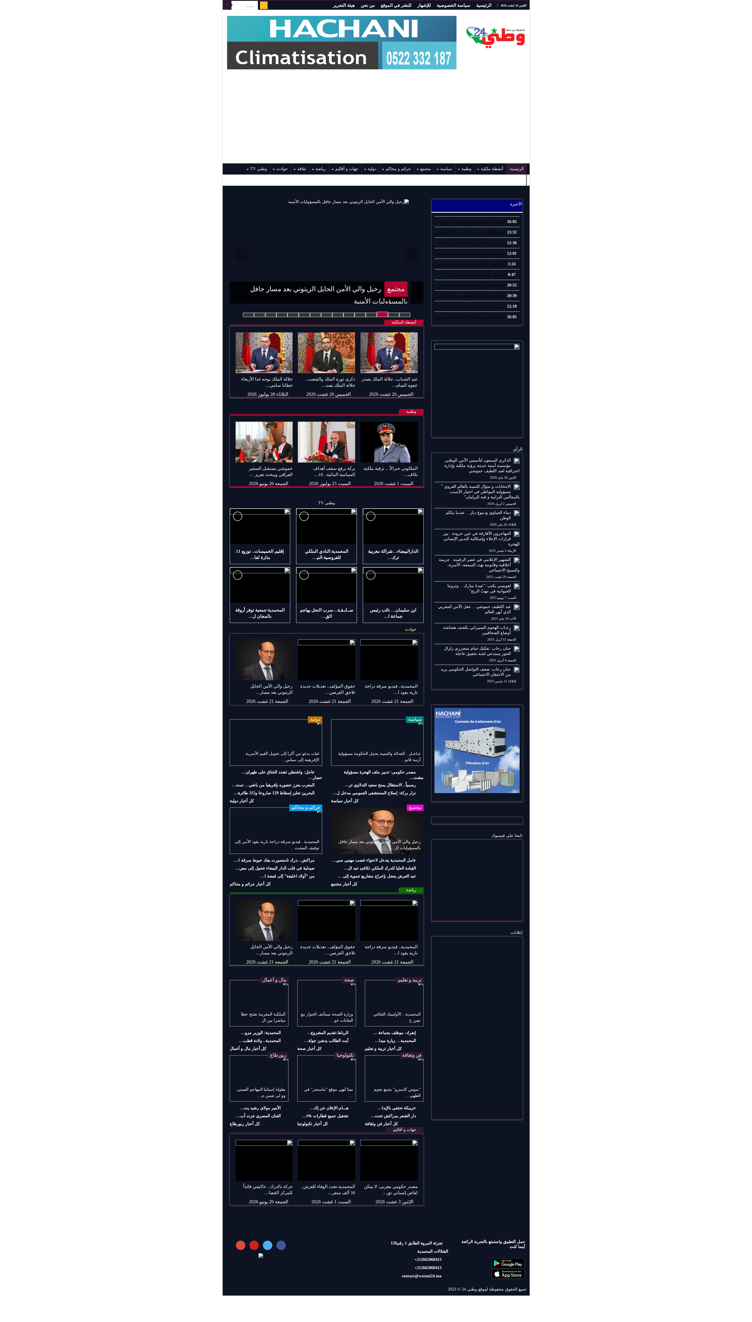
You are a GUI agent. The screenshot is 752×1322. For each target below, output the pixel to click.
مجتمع (425, 169)
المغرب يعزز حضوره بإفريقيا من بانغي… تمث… (273, 785)
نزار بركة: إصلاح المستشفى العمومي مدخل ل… (374, 793)
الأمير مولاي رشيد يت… (260, 1108)
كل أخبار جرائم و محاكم (250, 884)
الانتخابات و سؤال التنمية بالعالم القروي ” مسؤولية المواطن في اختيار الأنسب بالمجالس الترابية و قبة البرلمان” (480, 491)
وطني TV (258, 169)
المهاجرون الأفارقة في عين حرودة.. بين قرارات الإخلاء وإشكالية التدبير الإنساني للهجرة (481, 538)
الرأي (518, 449)
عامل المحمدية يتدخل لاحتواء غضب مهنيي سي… (374, 860)
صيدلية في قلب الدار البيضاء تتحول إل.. (471, 306)
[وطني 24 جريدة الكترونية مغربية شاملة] (495, 35)
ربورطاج (278, 1055)
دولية (372, 169)
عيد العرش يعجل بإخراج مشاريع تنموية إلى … (377, 876)
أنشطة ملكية (492, 169)
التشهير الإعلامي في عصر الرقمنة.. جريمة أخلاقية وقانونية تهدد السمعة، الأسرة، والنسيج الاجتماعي (479, 564)
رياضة (320, 169)
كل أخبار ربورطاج (245, 1124)
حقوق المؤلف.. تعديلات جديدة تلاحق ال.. (470, 232)
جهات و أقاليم (346, 169)
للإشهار (424, 5)
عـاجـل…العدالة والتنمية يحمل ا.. (477, 275)
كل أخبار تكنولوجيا (312, 1124)
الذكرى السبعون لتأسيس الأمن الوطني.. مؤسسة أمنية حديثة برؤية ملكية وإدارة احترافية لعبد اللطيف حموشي (481, 465)
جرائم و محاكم (398, 169)
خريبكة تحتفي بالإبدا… (397, 1108)
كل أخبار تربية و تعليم (383, 1048)
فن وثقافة (412, 1055)
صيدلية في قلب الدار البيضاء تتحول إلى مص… (275, 868)
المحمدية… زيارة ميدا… (395, 1040)
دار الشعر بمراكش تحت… (393, 1116)
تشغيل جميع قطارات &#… (325, 1116)
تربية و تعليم (410, 979)
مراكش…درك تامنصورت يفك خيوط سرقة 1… (274, 860)
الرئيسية (483, 5)
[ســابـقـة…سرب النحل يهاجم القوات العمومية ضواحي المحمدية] (326, 585)
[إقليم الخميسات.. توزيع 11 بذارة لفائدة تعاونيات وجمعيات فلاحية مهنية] (260, 526)
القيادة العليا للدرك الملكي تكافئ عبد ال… (380, 868)
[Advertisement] (376, 119)
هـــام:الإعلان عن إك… (329, 1108)
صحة (349, 979)
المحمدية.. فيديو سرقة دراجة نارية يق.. (471, 222)
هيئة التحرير (344, 5)
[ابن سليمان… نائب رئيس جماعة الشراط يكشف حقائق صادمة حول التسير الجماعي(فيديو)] (393, 585)
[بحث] (227, 5)
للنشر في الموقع (396, 5)
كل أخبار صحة (309, 1048)
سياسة (446, 169)
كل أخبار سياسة (345, 801)
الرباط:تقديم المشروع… (327, 1033)
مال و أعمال (274, 979)
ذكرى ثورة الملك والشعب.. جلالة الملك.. (470, 296)
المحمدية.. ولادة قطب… (260, 1040)
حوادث (282, 169)
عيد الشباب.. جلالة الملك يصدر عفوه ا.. (472, 285)
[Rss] (264, 5)
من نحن (368, 5)
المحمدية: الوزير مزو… (261, 1033)
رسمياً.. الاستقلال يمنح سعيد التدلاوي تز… (380, 785)
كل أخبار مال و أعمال (248, 1048)
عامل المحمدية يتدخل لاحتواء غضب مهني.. (468, 317)
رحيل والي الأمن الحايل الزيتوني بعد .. (472, 243)
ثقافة (301, 169)
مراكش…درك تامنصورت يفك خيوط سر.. (469, 264)
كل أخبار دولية (242, 801)
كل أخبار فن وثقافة (381, 1124)
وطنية (466, 169)
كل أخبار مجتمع (344, 884)
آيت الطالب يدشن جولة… (326, 1040)
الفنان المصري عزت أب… (258, 1116)
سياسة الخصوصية (453, 5)
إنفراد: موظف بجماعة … (394, 1033)
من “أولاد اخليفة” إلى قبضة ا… (288, 876)
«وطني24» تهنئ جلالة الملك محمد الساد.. (469, 254)
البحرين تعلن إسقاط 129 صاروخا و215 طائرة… (274, 793)
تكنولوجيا (345, 1055)
